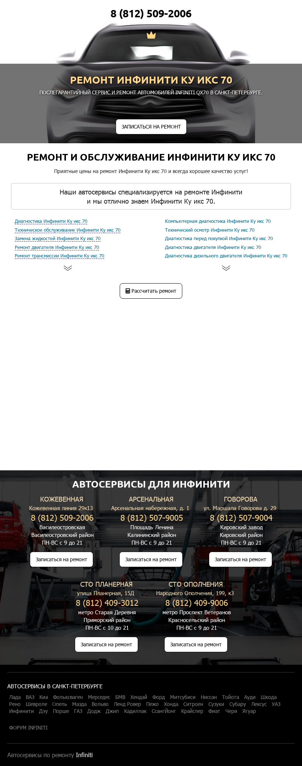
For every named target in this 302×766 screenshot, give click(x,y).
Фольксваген (68, 697)
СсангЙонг (164, 711)
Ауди (250, 697)
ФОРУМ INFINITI (28, 727)
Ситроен (193, 704)
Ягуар (249, 711)
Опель (59, 704)
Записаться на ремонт (61, 559)
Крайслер (192, 711)
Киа (43, 697)
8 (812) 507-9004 (241, 517)
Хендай (138, 697)
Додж (94, 711)
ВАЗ (30, 697)
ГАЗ (78, 711)
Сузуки (216, 704)
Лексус (259, 704)
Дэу (43, 711)
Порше (61, 711)
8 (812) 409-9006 (196, 602)
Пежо (152, 704)
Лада (15, 697)
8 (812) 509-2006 (151, 13)
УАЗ (276, 704)
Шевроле (36, 704)
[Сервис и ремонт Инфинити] (151, 35)
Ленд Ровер (127, 704)
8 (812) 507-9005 (151, 517)
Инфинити (21, 711)
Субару (237, 704)
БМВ (120, 697)
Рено (15, 704)
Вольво (100, 704)
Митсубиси (183, 697)
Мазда (79, 704)
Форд (158, 697)
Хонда (171, 704)
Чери (231, 711)
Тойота (230, 697)
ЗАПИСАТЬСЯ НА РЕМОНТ (151, 126)
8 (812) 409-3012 (107, 602)
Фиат (214, 711)
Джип (112, 711)
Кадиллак (135, 711)
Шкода (269, 697)
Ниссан (209, 697)
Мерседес (99, 697)
